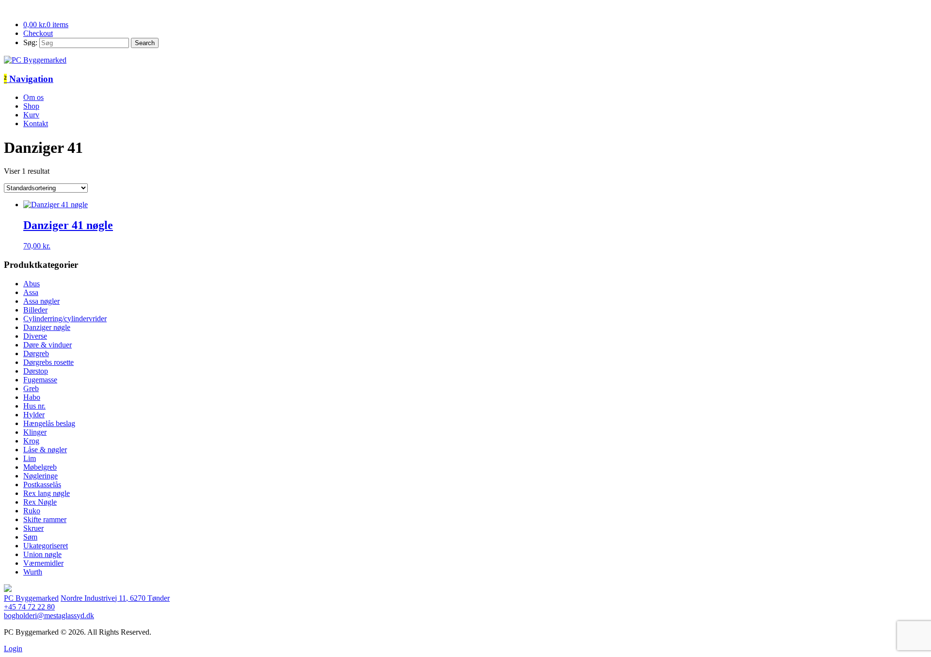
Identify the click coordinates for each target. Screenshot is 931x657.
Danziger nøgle (46, 327)
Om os (33, 97)
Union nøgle (42, 554)
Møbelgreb (40, 467)
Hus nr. (34, 406)
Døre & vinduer (47, 345)
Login (13, 648)
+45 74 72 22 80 (29, 607)
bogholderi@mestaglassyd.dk (49, 615)
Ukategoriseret (45, 546)
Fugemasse (40, 380)
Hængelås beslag (49, 423)
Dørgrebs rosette (48, 362)
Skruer (33, 528)
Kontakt (35, 123)
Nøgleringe (40, 476)
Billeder (35, 310)
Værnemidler (43, 563)
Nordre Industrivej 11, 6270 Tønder (115, 598)
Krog (31, 441)
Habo (31, 397)
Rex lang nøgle (46, 493)
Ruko (31, 511)
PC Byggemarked (31, 598)
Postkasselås (42, 484)
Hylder (34, 415)
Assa (30, 292)
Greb (31, 388)
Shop (31, 106)
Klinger (35, 432)
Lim (29, 458)
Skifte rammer (44, 519)
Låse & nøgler (45, 449)
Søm (30, 537)
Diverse (35, 336)
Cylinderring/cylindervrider (65, 318)
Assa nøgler (41, 301)
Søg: (30, 42)
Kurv (31, 115)
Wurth (32, 572)
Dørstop (35, 371)
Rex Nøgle (40, 502)
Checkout (38, 33)
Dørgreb (36, 353)
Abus (31, 283)
